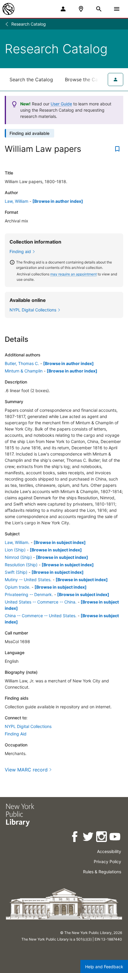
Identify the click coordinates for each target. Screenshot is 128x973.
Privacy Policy (107, 861)
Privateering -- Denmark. (29, 594)
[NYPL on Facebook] (75, 837)
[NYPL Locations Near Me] (81, 9)
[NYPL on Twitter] (88, 837)
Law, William (16, 201)
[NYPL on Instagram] (102, 837)
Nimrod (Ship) (18, 557)
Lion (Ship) (15, 549)
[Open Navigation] (117, 9)
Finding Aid (15, 733)
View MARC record (26, 770)
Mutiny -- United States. (28, 579)
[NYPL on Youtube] (115, 837)
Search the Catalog (31, 79)
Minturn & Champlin (24, 370)
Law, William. (17, 542)
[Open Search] (99, 9)
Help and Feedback (104, 966)
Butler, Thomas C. (22, 363)
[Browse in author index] (57, 201)
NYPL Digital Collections (28, 726)
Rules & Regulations (102, 871)
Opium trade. (17, 587)
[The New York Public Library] (8, 9)
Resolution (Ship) (21, 564)
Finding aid (20, 251)
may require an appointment (73, 274)
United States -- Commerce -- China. (41, 601)
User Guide (61, 103)
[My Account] (63, 9)
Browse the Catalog (87, 79)
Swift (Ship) (16, 572)
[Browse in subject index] (60, 542)
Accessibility (109, 851)
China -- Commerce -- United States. (41, 615)
